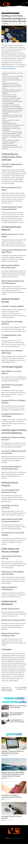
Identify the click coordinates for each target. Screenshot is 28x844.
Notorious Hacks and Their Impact (10, 78)
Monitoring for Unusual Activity (9, 145)
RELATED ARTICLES (14, 698)
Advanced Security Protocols (9, 123)
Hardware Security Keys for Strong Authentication (10, 121)
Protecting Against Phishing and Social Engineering (11, 112)
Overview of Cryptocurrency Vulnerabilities (12, 76)
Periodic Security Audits (8, 143)
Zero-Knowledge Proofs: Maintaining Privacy (13, 125)
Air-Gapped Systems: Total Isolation (11, 100)
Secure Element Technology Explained (11, 98)
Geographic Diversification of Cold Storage (12, 110)
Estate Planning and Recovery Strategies (12, 133)
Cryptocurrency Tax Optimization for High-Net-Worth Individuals (6, 689)
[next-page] (5, 727)
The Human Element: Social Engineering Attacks (12, 80)
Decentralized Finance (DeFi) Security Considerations (11, 129)
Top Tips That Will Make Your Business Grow (21, 688)
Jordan (2, 799)
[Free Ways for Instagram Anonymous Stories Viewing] (14, 787)
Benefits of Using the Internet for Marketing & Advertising (12, 752)
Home (2, 10)
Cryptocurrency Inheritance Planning (11, 135)
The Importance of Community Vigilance (12, 131)
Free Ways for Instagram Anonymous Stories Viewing (11, 796)
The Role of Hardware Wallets (9, 96)
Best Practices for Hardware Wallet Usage (12, 101)
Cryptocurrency (8, 13)
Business (7, 10)
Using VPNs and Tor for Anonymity (10, 126)
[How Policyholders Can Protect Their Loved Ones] (5, 721)
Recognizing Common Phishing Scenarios (12, 115)
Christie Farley (4, 755)
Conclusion (5, 148)
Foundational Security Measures (10, 83)
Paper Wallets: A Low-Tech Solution (10, 105)
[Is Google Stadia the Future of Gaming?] (14, 808)
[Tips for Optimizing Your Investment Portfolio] (5, 714)
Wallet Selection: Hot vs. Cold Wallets (11, 84)
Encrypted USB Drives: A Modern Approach (12, 108)
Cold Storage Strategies (8, 103)
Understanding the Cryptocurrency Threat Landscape (12, 74)
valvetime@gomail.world (17, 838)
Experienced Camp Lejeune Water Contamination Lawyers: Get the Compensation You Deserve (12, 774)
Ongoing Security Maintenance (9, 142)
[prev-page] (2, 727)
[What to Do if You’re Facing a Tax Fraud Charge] (5, 707)
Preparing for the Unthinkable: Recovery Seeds (12, 137)
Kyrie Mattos (5, 23)
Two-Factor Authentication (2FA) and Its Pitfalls (12, 117)
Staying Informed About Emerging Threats (12, 147)
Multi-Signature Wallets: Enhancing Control (12, 89)
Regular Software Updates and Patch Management (11, 92)
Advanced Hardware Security (9, 94)
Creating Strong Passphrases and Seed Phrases (11, 87)
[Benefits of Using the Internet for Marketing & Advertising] (14, 743)
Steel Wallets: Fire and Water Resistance (12, 106)
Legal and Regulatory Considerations (11, 140)
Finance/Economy (16, 13)
